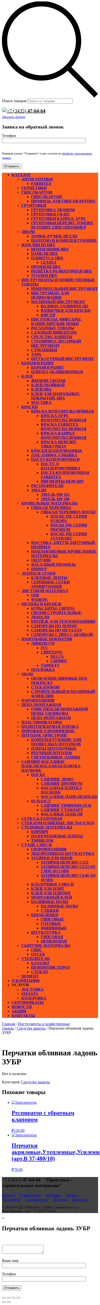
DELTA (57, 656)
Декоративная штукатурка (62, 854)
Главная (8, 1024)
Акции (19, 1011)
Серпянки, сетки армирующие (50, 584)
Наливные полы (49, 902)
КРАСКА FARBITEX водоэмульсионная (63, 426)
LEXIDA (48, 262)
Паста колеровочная (55, 459)
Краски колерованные (57, 451)
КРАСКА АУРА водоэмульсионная (63, 418)
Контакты (23, 1016)
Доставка (32, 989)
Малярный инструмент (58, 302)
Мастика (41, 402)
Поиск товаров (14, 101)
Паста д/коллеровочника (60, 466)
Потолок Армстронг (44, 735)
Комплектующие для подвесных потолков (56, 742)
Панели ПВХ (44, 254)
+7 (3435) (26, 110)
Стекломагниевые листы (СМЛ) (57, 823)
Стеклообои (45, 687)
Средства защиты (51, 337)
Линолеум (43, 643)
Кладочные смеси (52, 884)
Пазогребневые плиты (57, 836)
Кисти (48, 315)
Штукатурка (45, 932)
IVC (44, 648)
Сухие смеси (36, 845)
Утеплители (35, 959)
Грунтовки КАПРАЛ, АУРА (58, 219)
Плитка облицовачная (57, 372)
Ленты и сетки (38, 573)
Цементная (54, 941)
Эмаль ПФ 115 (55, 494)
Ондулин (41, 560)
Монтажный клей (51, 897)
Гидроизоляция (49, 849)
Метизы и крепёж (41, 604)
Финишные (54, 928)
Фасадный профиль (53, 564)
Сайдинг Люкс (57, 779)
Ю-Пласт (41, 801)
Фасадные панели (62, 814)
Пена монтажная (41, 705)
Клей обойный (48, 385)
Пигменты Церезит (62, 481)
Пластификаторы (41, 722)
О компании (26, 981)
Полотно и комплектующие (64, 240)
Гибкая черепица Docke (68, 512)
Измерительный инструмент (64, 289)
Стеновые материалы (46, 827)
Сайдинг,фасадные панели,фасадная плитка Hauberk (51, 766)
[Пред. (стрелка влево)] (4, 1302)
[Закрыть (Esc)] (4, 1297)
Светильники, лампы (55, 757)
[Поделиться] (9, 1297)
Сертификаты (28, 1002)
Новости (22, 1007)
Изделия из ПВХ (38, 245)
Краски (29, 407)
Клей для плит (47, 889)
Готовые (51, 924)
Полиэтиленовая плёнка (50, 727)
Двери (28, 232)
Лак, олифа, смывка (54, 455)
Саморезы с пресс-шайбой (62, 635)
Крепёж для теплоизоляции (63, 621)
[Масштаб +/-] (18, 1297)
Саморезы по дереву (54, 626)
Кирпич (39, 832)
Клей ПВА (41, 389)
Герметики (34, 188)
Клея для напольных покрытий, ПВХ (55, 396)
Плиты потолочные (54, 748)
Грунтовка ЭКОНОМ (53, 210)
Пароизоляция (38, 700)
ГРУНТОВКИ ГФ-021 (50, 214)
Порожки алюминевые (48, 731)
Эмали (38, 490)
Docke (38, 775)
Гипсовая (52, 937)
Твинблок (42, 840)
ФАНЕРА (39, 600)
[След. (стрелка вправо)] (9, 1302)
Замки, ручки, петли (54, 236)
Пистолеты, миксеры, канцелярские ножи (56, 321)
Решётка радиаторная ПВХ (61, 271)
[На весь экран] (14, 1297)
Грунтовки (33, 205)
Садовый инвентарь (54, 332)
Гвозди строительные (56, 613)
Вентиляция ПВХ (50, 249)
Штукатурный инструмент (62, 359)
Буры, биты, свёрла (53, 608)
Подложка (43, 670)
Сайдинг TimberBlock (66, 805)
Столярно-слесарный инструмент (56, 343)
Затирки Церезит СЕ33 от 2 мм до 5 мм (68, 869)
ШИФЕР (39, 569)
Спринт (58, 661)
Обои (27, 674)
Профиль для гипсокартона (63, 201)
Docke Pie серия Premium (68, 527)
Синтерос (52, 652)
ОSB (35, 595)
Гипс (36, 950)
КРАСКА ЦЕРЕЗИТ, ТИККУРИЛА (59, 444)
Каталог (21, 175)
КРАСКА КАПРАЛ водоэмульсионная (63, 435)
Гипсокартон (36, 192)
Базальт (40, 963)
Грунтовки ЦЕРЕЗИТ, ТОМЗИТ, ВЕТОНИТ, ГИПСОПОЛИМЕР (62, 225)
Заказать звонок (13, 117)
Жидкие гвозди (48, 381)
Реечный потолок (51, 753)
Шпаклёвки (44, 915)
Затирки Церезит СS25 (64, 862)
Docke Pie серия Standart (68, 536)
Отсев (38, 954)
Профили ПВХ (46, 267)
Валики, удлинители (64, 306)
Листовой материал (44, 591)
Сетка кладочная (41, 818)
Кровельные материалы (49, 503)
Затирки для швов (52, 858)
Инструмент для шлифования (50, 295)
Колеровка (33, 998)
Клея (27, 376)
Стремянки (44, 350)
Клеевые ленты (49, 578)
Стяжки (50, 910)
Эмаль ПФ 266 (55, 499)
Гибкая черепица (51, 508)
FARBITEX (41, 183)
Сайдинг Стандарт (62, 810)
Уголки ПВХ (44, 275)
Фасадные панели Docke (69, 797)
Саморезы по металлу (56, 630)
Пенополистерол (50, 967)
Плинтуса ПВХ (47, 258)
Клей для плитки (50, 893)
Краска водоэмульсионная (62, 411)
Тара (36, 354)
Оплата (29, 994)
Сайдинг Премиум (61, 783)
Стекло (39, 972)
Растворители (47, 486)
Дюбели (40, 617)
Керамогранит (37, 363)
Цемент (30, 976)
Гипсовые (52, 919)
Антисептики (37, 179)
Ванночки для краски (65, 310)
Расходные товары (52, 328)
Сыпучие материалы (45, 945)
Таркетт (50, 665)
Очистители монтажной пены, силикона (59, 711)
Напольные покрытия (46, 639)
